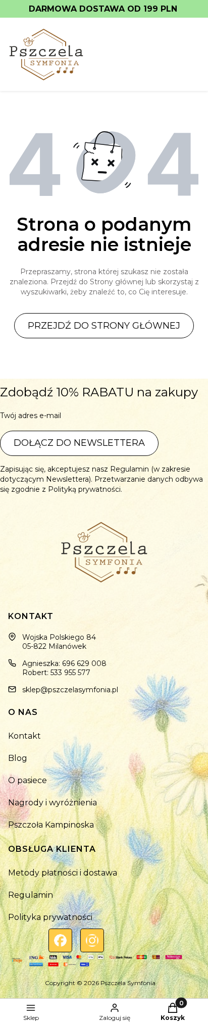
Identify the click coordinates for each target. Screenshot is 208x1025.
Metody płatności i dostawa (62, 873)
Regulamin (30, 895)
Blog (17, 758)
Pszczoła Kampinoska (51, 825)
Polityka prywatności (50, 917)
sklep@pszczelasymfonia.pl (70, 689)
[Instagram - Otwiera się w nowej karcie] (92, 940)
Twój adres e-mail (30, 415)
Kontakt (24, 736)
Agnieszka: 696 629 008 (64, 663)
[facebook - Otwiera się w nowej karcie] (60, 940)
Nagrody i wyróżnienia (52, 802)
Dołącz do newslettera (79, 442)
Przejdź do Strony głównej (104, 325)
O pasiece (27, 780)
